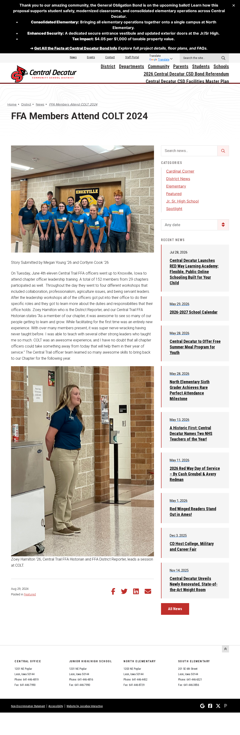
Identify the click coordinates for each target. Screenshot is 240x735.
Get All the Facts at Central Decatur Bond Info (75, 48)
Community (158, 66)
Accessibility (56, 706)
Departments (131, 66)
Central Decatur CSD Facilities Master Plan (187, 81)
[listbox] (159, 56)
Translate (163, 59)
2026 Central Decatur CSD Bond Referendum (186, 74)
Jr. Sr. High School (182, 201)
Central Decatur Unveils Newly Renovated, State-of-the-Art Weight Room (194, 584)
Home (12, 104)
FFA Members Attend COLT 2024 (73, 104)
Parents (180, 66)
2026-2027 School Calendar (194, 312)
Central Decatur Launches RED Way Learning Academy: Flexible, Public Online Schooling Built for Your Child (194, 271)
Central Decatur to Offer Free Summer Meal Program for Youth (195, 347)
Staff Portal (132, 57)
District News (178, 178)
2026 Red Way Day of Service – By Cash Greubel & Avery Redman (195, 474)
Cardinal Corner (180, 171)
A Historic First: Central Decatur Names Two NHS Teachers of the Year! (191, 433)
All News (175, 609)
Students (201, 66)
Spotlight (174, 208)
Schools (221, 66)
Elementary (176, 186)
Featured (30, 594)
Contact (110, 57)
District (108, 66)
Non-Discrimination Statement (28, 706)
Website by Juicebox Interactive (85, 706)
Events (91, 57)
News (73, 57)
